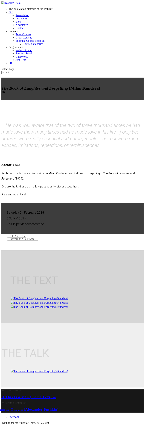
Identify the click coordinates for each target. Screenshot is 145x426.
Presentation (22, 15)
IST (10, 12)
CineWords (22, 56)
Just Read (21, 59)
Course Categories (33, 43)
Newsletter (22, 24)
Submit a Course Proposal (30, 40)
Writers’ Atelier (24, 50)
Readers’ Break (24, 53)
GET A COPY (16, 236)
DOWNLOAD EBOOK (22, 239)
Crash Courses (24, 37)
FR (10, 62)
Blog (18, 21)
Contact (20, 28)
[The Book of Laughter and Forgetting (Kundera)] (39, 298)
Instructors (21, 18)
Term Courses (23, 34)
